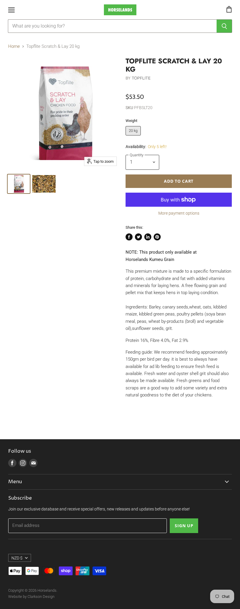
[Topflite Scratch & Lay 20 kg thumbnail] (19, 183)
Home (14, 46)
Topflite (141, 78)
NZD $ (17, 558)
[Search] (224, 26)
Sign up (184, 525)
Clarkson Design (41, 596)
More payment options (178, 213)
